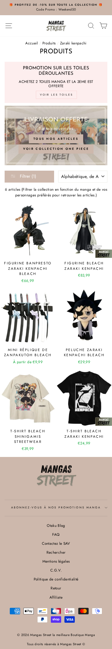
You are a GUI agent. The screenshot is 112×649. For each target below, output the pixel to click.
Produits (49, 43)
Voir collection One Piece (56, 149)
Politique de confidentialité (56, 579)
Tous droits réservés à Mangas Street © (56, 644)
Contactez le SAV (56, 543)
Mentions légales (56, 561)
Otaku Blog (56, 525)
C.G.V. (56, 570)
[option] (56, 7)
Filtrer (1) (27, 176)
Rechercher (56, 552)
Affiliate (56, 597)
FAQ (56, 534)
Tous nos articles (56, 139)
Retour (56, 588)
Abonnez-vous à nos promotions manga (56, 507)
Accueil (31, 43)
